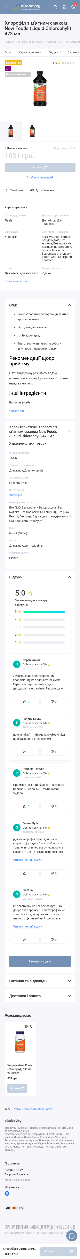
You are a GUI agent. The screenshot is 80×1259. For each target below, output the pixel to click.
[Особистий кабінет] (64, 7)
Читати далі (17, 411)
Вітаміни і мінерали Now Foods (32, 1109)
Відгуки (54, 52)
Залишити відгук (40, 961)
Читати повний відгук (27, 859)
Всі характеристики (17, 281)
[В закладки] (32, 1026)
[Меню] (7, 7)
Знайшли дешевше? (40, 177)
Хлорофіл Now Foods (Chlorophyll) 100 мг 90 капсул (19, 1069)
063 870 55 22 (14, 1170)
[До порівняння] (26, 1026)
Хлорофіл (15, 495)
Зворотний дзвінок (17, 1174)
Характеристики (30, 52)
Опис (8, 52)
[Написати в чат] (71, 1235)
